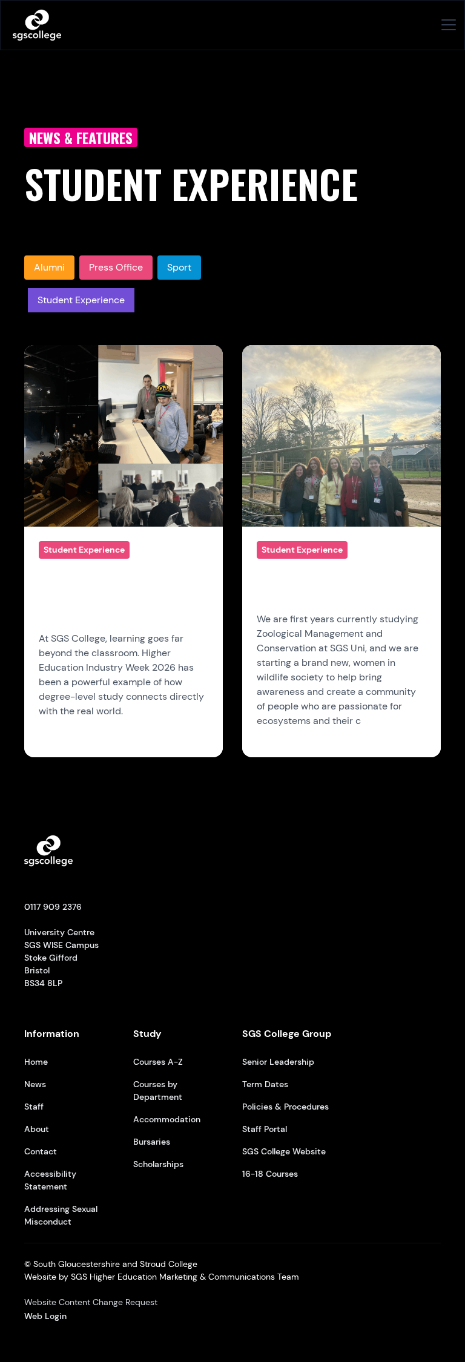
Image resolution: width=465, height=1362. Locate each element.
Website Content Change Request (90, 1302)
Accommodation (166, 1119)
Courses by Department (157, 1090)
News (35, 1084)
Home (36, 1061)
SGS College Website (284, 1151)
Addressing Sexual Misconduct (60, 1215)
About (36, 1128)
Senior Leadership (278, 1061)
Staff (34, 1106)
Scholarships (158, 1164)
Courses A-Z (158, 1061)
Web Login (45, 1316)
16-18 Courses (270, 1173)
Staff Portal (264, 1128)
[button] (446, 24)
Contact (40, 1151)
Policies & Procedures (285, 1106)
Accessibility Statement (50, 1180)
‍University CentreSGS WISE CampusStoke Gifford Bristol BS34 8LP (61, 945)
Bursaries (151, 1141)
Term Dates (265, 1084)
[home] (37, 25)
